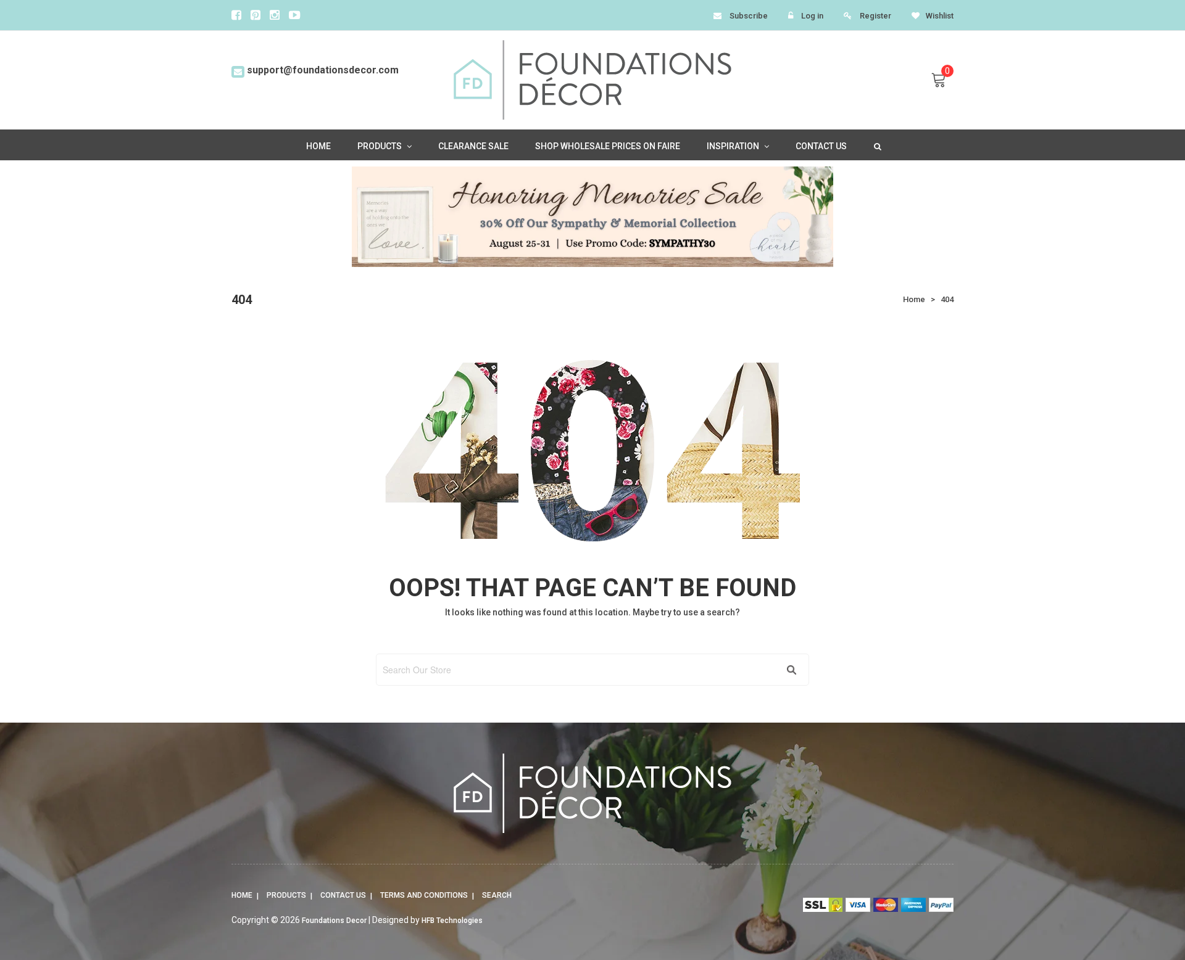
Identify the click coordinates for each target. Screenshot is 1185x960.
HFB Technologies (452, 920)
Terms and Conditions (424, 895)
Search (497, 895)
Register (875, 15)
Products (286, 895)
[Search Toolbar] (876, 145)
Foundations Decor (334, 920)
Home (241, 895)
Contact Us (343, 895)
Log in (812, 15)
